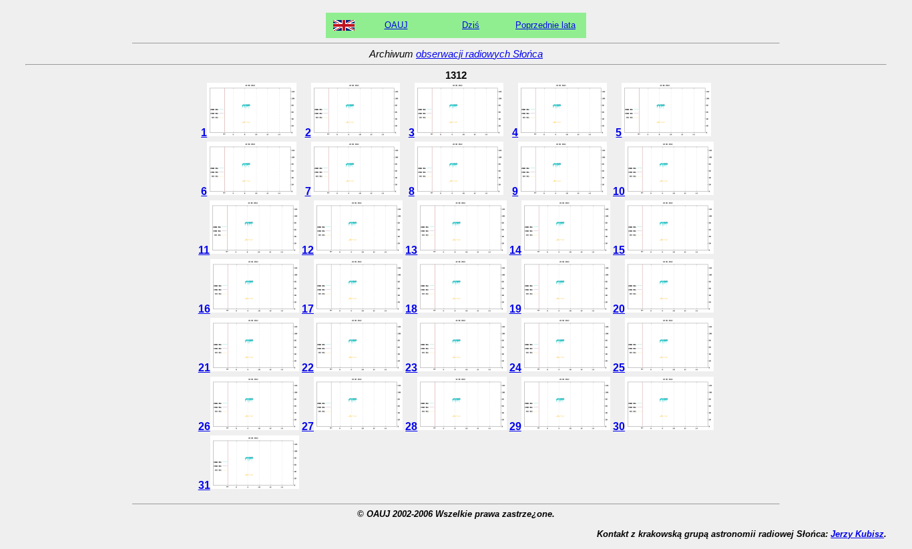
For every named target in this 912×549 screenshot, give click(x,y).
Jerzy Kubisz (857, 534)
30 (619, 426)
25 (619, 367)
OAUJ (396, 25)
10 (619, 191)
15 (619, 250)
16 (204, 309)
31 (204, 485)
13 (411, 250)
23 (411, 367)
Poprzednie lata (545, 25)
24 (515, 367)
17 (308, 309)
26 (204, 426)
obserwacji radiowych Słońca (479, 54)
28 (411, 426)
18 (411, 309)
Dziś (470, 25)
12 (308, 250)
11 (204, 250)
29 (515, 426)
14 (515, 250)
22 (308, 367)
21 (204, 367)
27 (308, 426)
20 (619, 309)
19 (515, 309)
